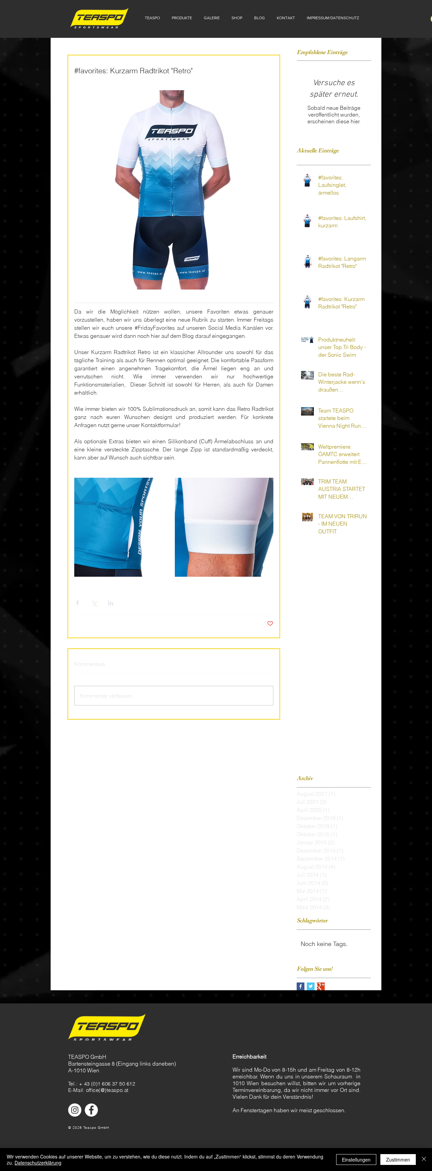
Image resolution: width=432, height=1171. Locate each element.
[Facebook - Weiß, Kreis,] (91, 1110)
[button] (151, 18)
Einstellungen (356, 1159)
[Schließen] (424, 1159)
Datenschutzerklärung (38, 1162)
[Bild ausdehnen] (123, 527)
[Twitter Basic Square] (311, 986)
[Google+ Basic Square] (321, 986)
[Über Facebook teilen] (77, 603)
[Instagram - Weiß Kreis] (74, 1110)
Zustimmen (398, 1159)
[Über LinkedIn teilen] (110, 603)
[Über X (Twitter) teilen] (94, 603)
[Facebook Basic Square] (300, 986)
